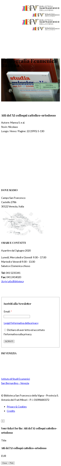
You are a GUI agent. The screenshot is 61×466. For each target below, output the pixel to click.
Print (11, 463)
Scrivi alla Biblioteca (12, 281)
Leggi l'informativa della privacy (21, 323)
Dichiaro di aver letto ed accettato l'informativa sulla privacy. (24, 332)
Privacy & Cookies (17, 406)
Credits (11, 410)
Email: (8, 311)
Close (4, 463)
